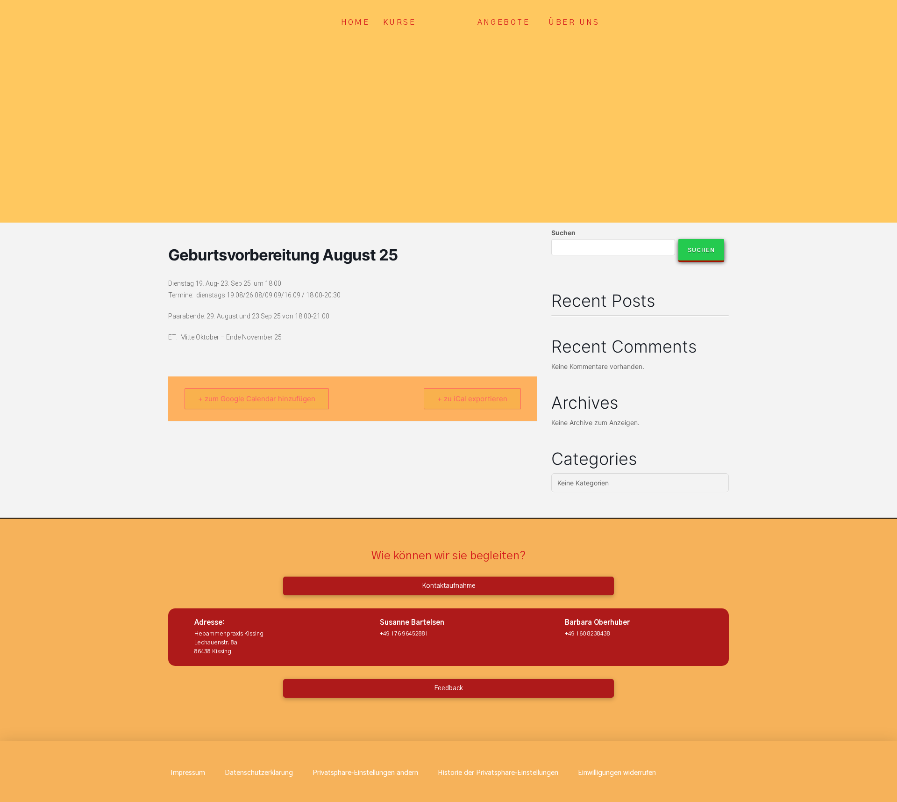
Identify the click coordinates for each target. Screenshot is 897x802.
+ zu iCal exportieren (472, 398)
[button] (365, 773)
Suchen (563, 233)
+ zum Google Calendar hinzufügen (256, 398)
